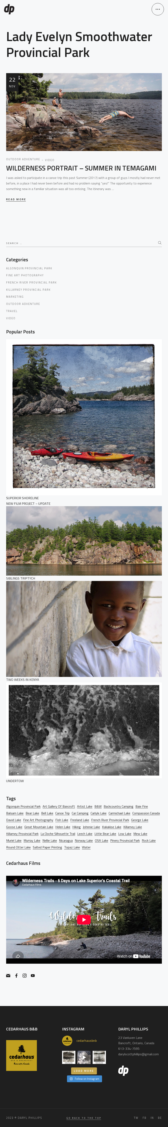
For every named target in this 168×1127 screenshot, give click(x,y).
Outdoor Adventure (23, 304)
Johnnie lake (91, 827)
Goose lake (14, 827)
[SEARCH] (160, 243)
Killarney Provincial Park (28, 290)
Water (86, 847)
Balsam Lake (15, 813)
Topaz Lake (72, 847)
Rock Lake (149, 840)
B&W (98, 806)
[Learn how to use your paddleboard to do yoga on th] (99, 1057)
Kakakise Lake (111, 827)
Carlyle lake (99, 813)
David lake (13, 820)
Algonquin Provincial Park (29, 268)
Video (11, 318)
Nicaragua (66, 840)
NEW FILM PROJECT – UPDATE (28, 503)
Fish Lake (61, 820)
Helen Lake (62, 827)
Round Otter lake (18, 847)
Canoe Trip (62, 813)
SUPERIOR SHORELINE (22, 498)
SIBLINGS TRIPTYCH (20, 578)
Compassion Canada (146, 813)
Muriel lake (14, 840)
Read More (16, 199)
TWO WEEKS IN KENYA (22, 679)
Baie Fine (141, 806)
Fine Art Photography (25, 275)
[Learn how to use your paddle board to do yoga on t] (68, 1057)
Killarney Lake (132, 827)
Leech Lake (84, 834)
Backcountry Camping (118, 806)
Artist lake (84, 806)
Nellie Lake (49, 840)
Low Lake (124, 834)
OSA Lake (101, 840)
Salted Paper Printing (47, 847)
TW (136, 1118)
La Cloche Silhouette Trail (58, 834)
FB (144, 1118)
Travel (12, 311)
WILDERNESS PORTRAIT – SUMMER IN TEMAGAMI (81, 168)
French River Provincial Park (31, 282)
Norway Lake (84, 840)
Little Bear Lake (105, 834)
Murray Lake (32, 840)
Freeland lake (79, 820)
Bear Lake (32, 813)
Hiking (76, 827)
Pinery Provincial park (125, 840)
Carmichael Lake (119, 813)
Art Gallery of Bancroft (59, 806)
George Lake (139, 820)
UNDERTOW (15, 780)
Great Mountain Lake (38, 827)
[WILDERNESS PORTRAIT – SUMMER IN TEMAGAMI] (84, 111)
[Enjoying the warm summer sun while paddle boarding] (84, 1057)
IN (152, 1118)
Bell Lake (47, 813)
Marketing (15, 297)
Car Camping (80, 813)
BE (160, 1118)
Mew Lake (140, 834)
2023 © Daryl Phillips (24, 1118)
